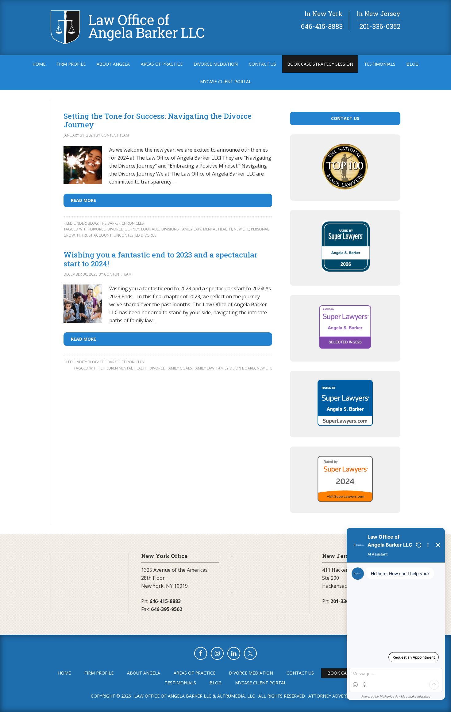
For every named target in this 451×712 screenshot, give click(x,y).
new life (241, 229)
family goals (179, 368)
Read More (83, 200)
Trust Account (97, 235)
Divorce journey (123, 229)
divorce (98, 229)
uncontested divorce (135, 235)
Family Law (190, 229)
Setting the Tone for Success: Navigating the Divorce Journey (158, 120)
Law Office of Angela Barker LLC (172, 696)
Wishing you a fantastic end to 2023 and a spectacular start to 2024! (160, 259)
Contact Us (345, 118)
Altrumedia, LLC (236, 696)
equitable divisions (160, 229)
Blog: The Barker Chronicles (116, 223)
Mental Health (217, 229)
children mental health (124, 368)
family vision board (235, 368)
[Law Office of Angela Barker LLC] (127, 42)
